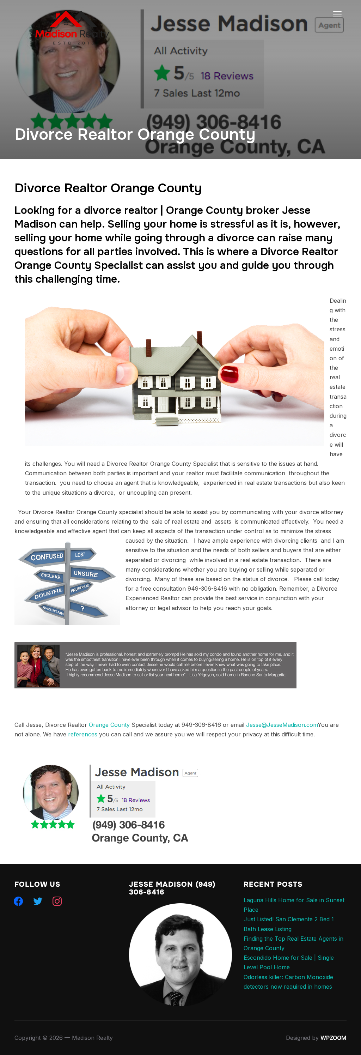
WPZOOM (333, 1037)
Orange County (109, 724)
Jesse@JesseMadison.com (282, 724)
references (82, 734)
